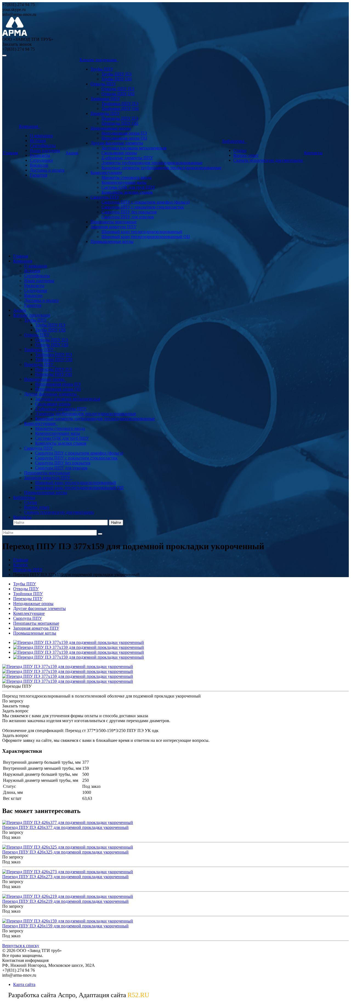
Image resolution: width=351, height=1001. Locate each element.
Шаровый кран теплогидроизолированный (141, 231)
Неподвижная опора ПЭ (124, 133)
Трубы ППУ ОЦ (116, 79)
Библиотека (234, 141)
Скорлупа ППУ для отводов (127, 217)
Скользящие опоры (119, 153)
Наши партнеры (45, 150)
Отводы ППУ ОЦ (118, 93)
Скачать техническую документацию (268, 160)
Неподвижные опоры (110, 128)
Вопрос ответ (246, 155)
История (38, 140)
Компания (29, 126)
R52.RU (138, 995)
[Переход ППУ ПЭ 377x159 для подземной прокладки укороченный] (78, 642)
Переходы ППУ (105, 113)
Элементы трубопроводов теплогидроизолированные (151, 162)
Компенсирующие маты (123, 182)
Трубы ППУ (101, 69)
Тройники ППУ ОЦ (120, 108)
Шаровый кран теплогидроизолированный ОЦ (145, 236)
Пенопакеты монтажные (113, 221)
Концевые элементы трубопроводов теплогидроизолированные (161, 167)
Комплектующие (106, 172)
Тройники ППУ (105, 98)
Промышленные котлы (112, 241)
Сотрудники (41, 160)
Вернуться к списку (20, 945)
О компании (41, 135)
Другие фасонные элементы (116, 143)
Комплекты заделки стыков (127, 192)
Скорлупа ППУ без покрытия (129, 212)
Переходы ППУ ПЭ (119, 118)
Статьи (240, 150)
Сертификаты (43, 145)
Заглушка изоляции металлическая (133, 148)
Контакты (313, 153)
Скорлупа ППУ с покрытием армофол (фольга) (145, 202)
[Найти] (100, 534)
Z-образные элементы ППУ (127, 157)
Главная (10, 153)
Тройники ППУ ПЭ (119, 103)
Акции (72, 153)
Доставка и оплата (47, 170)
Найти (116, 522)
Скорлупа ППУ (104, 197)
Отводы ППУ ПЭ (117, 88)
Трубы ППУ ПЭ (116, 74)
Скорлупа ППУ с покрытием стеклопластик (142, 207)
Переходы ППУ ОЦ (119, 123)
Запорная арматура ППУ (113, 226)
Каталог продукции (99, 59)
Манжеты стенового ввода (126, 177)
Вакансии (39, 165)
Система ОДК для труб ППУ (128, 187)
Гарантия (38, 175)
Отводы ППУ (103, 84)
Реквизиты (40, 155)
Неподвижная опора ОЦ (124, 138)
